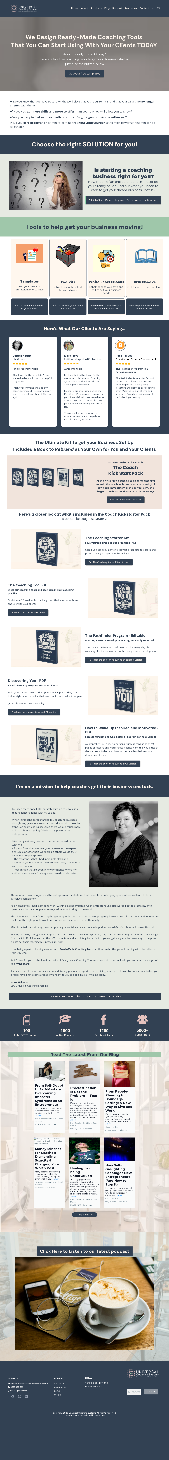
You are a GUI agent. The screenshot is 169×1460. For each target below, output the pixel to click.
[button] (49, 1096)
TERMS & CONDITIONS (96, 1383)
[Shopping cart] (158, 8)
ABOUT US (59, 1384)
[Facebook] (12, 1396)
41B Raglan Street (18, 1391)
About (84, 8)
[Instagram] (19, 1396)
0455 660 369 (16, 1387)
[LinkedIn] (26, 1396)
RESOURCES (60, 1387)
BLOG (57, 1391)
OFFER (57, 1395)
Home (74, 8)
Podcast (117, 8)
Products (96, 8)
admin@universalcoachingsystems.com (29, 1383)
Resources (131, 8)
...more (38, 1115)
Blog (107, 8)
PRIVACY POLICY (93, 1386)
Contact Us (146, 8)
